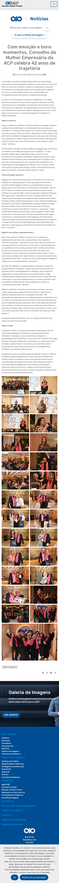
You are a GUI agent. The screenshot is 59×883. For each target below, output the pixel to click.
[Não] (55, 863)
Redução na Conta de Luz (13, 792)
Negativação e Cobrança (13, 764)
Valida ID (5, 772)
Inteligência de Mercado (13, 767)
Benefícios (7, 781)
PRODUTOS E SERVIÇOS (13, 757)
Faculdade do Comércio (12, 795)
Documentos (7, 746)
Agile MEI (6, 784)
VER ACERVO (11, 715)
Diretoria (6, 741)
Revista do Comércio (11, 754)
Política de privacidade (34, 877)
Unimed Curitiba (9, 787)
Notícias (5, 749)
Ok (14, 877)
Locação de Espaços (11, 777)
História (5, 738)
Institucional (9, 734)
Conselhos (6, 743)
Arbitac (5, 774)
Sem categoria (10, 667)
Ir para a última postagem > (29, 35)
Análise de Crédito (10, 761)
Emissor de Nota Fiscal (12, 790)
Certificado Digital (10, 798)
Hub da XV (6, 769)
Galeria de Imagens (10, 751)
